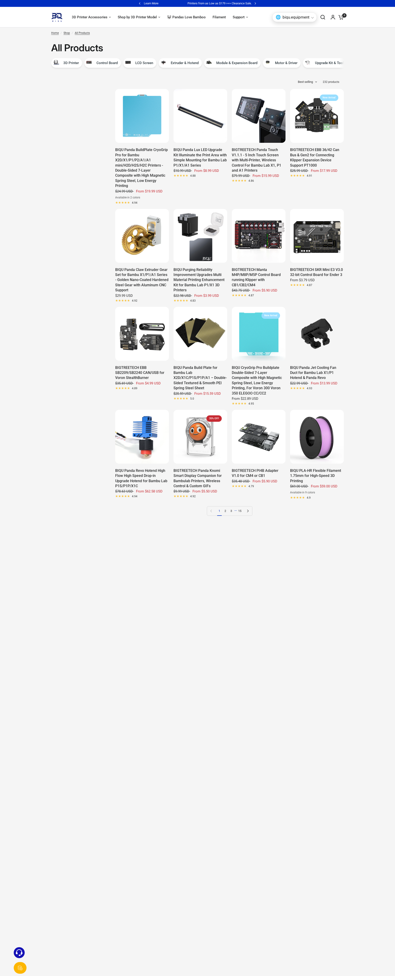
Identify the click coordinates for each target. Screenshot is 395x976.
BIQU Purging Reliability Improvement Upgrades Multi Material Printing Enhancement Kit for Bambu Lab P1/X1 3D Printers (198, 280)
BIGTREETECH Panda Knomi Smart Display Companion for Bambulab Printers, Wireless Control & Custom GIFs (197, 478)
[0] (340, 17)
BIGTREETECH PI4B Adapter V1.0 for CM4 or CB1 (255, 473)
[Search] (322, 17)
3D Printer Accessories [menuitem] (89, 17)
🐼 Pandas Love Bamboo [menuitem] (186, 17)
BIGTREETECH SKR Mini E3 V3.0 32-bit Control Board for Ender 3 (316, 272)
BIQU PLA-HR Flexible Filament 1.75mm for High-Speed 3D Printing (315, 475)
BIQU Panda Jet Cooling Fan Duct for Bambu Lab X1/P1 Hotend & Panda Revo (313, 372)
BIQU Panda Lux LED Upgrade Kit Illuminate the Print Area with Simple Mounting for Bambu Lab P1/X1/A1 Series (200, 157)
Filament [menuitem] (219, 17)
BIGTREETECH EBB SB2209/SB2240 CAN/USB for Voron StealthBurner (139, 372)
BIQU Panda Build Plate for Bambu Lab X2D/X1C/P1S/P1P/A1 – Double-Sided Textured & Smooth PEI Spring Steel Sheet (200, 377)
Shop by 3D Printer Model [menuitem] (137, 17)
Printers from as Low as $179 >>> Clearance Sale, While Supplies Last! (197, 3)
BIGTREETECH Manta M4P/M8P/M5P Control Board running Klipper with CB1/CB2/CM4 (256, 277)
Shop (67, 33)
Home (55, 33)
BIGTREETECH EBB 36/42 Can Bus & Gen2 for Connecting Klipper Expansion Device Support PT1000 (314, 157)
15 (239, 511)
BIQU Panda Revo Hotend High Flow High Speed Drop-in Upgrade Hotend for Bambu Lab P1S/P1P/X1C (141, 478)
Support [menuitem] (239, 17)
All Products (82, 33)
